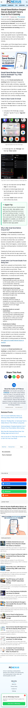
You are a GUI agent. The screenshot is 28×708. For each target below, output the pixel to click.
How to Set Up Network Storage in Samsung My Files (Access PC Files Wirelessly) (16, 603)
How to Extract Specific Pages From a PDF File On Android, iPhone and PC (17, 627)
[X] (10, 376)
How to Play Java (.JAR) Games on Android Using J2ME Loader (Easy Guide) (16, 568)
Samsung (10, 5)
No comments (22, 16)
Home (21, 446)
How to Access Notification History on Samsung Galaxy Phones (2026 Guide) (13, 507)
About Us (14, 684)
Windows (22, 5)
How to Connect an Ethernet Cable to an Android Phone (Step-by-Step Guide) (16, 556)
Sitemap (14, 691)
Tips (16, 5)
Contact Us (14, 688)
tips (16, 16)
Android (3, 5)
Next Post (4, 446)
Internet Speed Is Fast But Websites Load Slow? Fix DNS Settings (16, 638)
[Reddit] (18, 376)
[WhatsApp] (14, 376)
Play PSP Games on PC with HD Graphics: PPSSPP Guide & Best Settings (15, 580)
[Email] (22, 376)
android (13, 16)
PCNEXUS (6, 392)
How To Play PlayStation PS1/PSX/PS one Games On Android (16, 592)
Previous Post (11, 446)
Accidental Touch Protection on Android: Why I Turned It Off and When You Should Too (15, 649)
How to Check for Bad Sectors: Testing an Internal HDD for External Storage (16, 616)
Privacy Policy (14, 686)
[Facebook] (5, 376)
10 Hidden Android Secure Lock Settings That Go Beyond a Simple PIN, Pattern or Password (15, 543)
